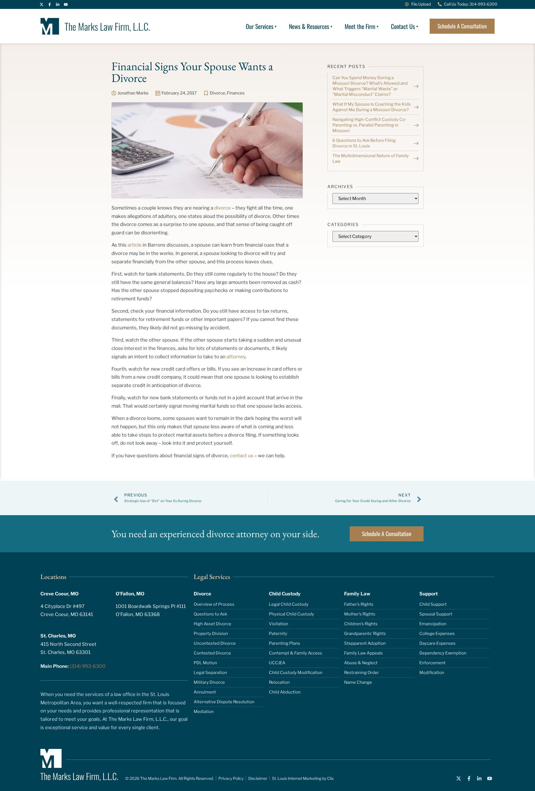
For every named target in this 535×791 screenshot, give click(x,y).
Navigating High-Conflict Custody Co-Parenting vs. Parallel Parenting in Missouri (369, 125)
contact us (241, 455)
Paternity (278, 633)
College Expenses (437, 633)
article (135, 245)
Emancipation (432, 623)
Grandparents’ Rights (365, 633)
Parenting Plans (284, 643)
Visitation (278, 623)
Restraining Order (361, 672)
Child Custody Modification (295, 672)
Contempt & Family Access (295, 653)
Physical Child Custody (291, 614)
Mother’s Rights (359, 614)
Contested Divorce (212, 653)
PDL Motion (205, 662)
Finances (236, 93)
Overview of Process (214, 604)
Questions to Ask (210, 614)
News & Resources (309, 26)
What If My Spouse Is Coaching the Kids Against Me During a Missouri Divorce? (371, 107)
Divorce (217, 93)
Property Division (211, 633)
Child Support (433, 604)
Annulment (205, 692)
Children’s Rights (361, 623)
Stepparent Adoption (365, 643)
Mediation (204, 711)
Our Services (259, 26)
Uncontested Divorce (215, 643)
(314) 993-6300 (88, 666)
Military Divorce (209, 682)
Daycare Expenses (437, 643)
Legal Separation (210, 672)
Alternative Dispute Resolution (224, 701)
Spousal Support (435, 614)
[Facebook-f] (50, 4)
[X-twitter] (41, 4)
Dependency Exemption (442, 653)
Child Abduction (285, 692)
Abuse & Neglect (361, 662)
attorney (236, 356)
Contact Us (403, 26)
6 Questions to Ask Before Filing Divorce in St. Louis (364, 143)
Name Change (358, 682)
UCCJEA (277, 662)
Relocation (279, 682)
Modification (431, 672)
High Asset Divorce (212, 623)
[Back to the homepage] (95, 26)
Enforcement (432, 662)
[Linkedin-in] (58, 4)
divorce (222, 208)
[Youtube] (66, 4)
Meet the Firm (360, 26)
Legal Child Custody (288, 604)
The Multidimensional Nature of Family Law (370, 158)
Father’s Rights (358, 604)
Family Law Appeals (363, 653)
